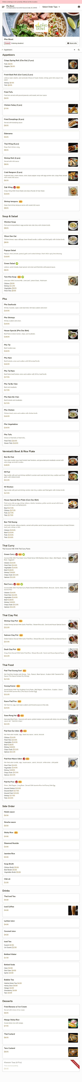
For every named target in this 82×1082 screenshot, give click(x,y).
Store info (73, 43)
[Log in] (79, 7)
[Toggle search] (79, 50)
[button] (41, 64)
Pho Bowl (10, 6)
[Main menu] (3, 7)
